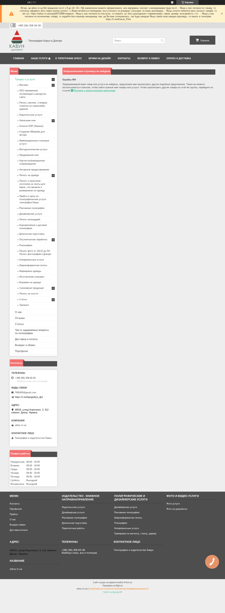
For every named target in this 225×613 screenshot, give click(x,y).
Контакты (124, 58)
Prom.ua (128, 582)
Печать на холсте (28, 293)
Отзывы (20, 318)
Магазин (23, 85)
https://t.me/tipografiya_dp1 (29, 397)
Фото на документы (176, 509)
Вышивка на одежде (30, 282)
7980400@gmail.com (25, 392)
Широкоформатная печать (33, 265)
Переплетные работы (73, 528)
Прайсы (14, 514)
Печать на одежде (29, 175)
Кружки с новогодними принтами (94, 90)
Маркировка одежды (30, 271)
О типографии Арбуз (68, 58)
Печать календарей (29, 219)
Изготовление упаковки (31, 276)
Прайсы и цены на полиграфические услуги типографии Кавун (32, 199)
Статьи (23, 299)
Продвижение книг (29, 155)
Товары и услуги (25, 79)
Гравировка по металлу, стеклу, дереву (135, 533)
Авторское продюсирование (34, 169)
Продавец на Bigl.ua (112, 585)
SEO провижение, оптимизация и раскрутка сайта (32, 93)
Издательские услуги (30, 114)
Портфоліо (21, 351)
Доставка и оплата (26, 339)
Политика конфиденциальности (133, 589)
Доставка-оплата (19, 530)
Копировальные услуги (31, 259)
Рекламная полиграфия (31, 208)
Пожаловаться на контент (102, 589)
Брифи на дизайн (100, 58)
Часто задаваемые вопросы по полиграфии (32, 331)
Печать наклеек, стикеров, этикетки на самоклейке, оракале (33, 105)
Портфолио (16, 509)
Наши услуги (39, 58)
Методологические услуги (33, 149)
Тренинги (24, 305)
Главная (18, 58)
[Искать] (162, 41)
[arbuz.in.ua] (17, 40)
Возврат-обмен (17, 524)
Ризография (25, 245)
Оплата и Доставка (178, 58)
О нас (18, 312)
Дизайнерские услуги (30, 214)
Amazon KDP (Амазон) (31, 126)
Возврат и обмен (148, 58)
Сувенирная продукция (31, 288)
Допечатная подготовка (31, 234)
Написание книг (27, 120)
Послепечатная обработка (33, 239)
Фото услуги (173, 503)
